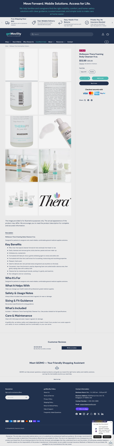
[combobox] (61, 34)
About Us (46, 392)
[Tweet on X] (85, 100)
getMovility (11, 428)
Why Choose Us (28, 42)
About (50, 42)
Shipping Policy (48, 402)
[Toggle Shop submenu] (10, 42)
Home (6, 46)
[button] (107, 34)
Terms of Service (49, 396)
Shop (7, 42)
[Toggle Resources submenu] (65, 42)
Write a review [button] (71, 348)
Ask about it (107, 436)
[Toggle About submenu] (54, 42)
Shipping (81, 63)
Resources (59, 42)
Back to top (57, 379)
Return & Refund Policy (51, 406)
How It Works (17, 42)
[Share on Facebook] (88, 100)
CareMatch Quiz (41, 42)
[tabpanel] (38, 280)
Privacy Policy (48, 399)
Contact (70, 42)
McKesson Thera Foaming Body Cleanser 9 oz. (20, 46)
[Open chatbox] (111, 443)
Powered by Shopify (19, 428)
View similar (97, 436)
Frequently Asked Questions (52, 412)
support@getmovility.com (88, 404)
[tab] (9, 233)
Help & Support (48, 409)
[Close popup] (111, 423)
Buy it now (94, 83)
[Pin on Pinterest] (91, 100)
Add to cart (100, 78)
